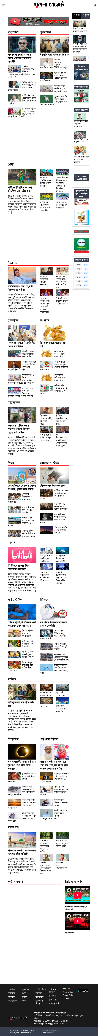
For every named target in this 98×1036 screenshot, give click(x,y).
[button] (95, 5)
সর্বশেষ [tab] (77, 15)
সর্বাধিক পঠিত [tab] (86, 16)
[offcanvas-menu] (3, 5)
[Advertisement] (38, 142)
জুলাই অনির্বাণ (69, 932)
